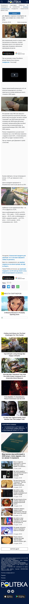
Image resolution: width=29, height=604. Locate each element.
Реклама (3, 577)
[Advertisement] (14, 159)
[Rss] (8, 591)
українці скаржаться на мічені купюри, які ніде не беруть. (13, 264)
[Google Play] (20, 596)
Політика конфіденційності (8, 572)
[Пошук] (2, 2)
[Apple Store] (8, 596)
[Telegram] (8, 286)
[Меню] (27, 2)
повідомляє (6, 62)
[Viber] (13, 286)
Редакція (3, 575)
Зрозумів (14, 13)
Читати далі (14, 549)
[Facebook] (3, 286)
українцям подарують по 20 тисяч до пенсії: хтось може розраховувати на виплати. (14, 270)
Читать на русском (22, 22)
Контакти (3, 580)
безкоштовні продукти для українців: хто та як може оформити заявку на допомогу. (14, 257)
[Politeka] (14, 2)
